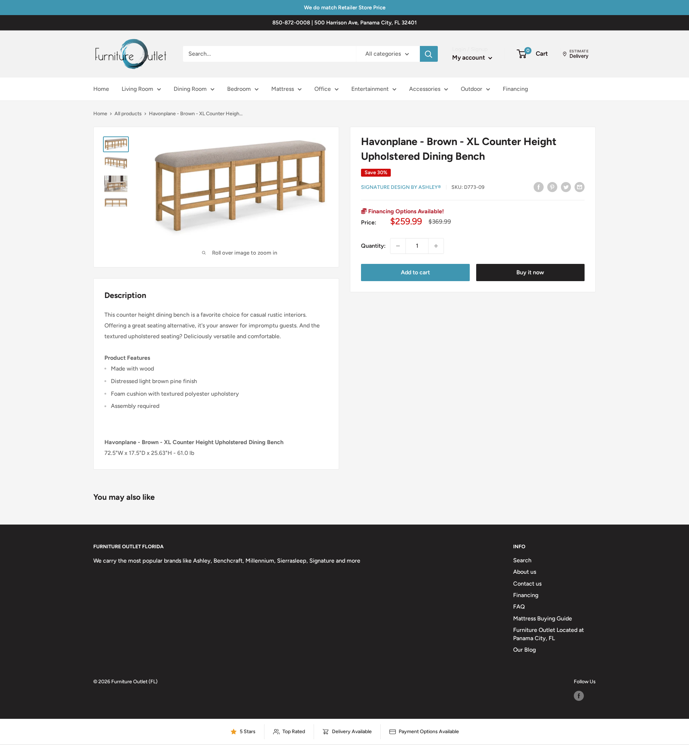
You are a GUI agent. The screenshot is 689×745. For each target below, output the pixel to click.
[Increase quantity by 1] (436, 245)
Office (322, 88)
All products (128, 114)
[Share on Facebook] (539, 186)
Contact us (527, 583)
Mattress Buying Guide (542, 618)
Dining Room (190, 88)
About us (524, 571)
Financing (515, 88)
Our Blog (524, 649)
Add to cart (415, 272)
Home (101, 88)
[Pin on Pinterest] (552, 186)
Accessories (424, 88)
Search (522, 560)
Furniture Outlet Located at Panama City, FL (548, 634)
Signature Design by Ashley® (401, 187)
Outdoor (471, 88)
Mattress (282, 88)
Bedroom (239, 88)
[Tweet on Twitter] (566, 186)
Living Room (137, 88)
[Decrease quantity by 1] (398, 245)
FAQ (519, 606)
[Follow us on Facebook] (579, 696)
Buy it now (530, 272)
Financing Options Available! (405, 211)
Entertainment (370, 88)
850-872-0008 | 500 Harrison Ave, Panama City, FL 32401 (344, 22)
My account (469, 57)
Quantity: (373, 245)
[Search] (429, 54)
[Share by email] (580, 186)
